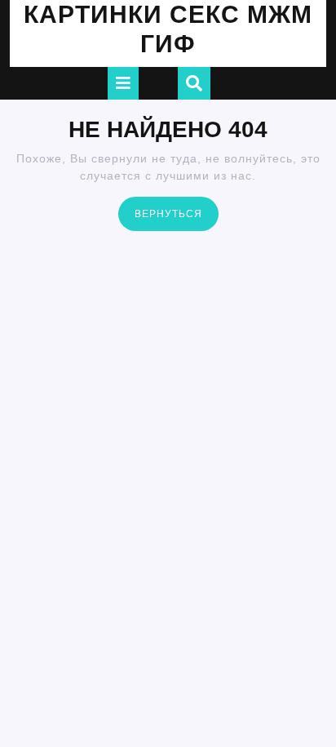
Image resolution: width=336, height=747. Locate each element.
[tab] (123, 83)
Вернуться (177, 213)
